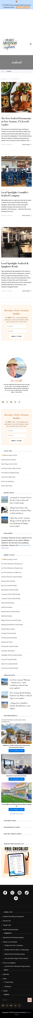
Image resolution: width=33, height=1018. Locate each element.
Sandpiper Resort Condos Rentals (11, 655)
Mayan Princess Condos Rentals (11, 620)
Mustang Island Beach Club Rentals (12, 624)
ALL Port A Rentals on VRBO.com (11, 572)
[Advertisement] (16, 21)
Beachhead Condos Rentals (9, 590)
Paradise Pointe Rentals (8, 633)
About (5, 978)
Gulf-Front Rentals (6, 607)
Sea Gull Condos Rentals (9, 659)
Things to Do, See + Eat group (14, 945)
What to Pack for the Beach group (15, 954)
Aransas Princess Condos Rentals (11, 577)
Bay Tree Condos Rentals (9, 585)
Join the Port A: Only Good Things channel (17, 966)
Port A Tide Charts (6, 486)
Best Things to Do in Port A (9, 464)
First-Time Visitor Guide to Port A (11, 468)
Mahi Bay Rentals (6, 616)
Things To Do (7, 925)
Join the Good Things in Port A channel (16, 958)
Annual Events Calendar (8, 459)
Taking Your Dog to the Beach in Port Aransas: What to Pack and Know (20, 510)
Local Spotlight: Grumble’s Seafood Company (14, 194)
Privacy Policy (9, 982)
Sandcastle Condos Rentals (9, 646)
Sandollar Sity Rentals (8, 651)
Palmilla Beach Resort (8, 629)
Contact (5, 991)
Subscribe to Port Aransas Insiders (13, 937)
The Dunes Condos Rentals (9, 668)
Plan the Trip (7, 921)
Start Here (6, 974)
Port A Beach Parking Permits (10, 472)
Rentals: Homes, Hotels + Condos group (17, 949)
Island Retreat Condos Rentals (10, 611)
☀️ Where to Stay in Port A (9, 455)
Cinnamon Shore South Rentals (10, 598)
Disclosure (8, 986)
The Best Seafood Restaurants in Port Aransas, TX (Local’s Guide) (16, 121)
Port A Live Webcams (7, 481)
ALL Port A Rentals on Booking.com (12, 563)
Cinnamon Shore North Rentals (10, 594)
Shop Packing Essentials (10, 929)
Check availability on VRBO (16, 750)
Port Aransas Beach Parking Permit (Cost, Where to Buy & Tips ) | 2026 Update (21, 695)
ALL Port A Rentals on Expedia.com (12, 568)
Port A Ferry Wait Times (8, 477)
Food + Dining (5, 115)
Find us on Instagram (9, 963)
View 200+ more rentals (16, 813)
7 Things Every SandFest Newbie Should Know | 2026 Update (20, 706)
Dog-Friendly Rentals (7, 603)
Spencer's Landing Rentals (9, 664)
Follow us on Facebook (10, 942)
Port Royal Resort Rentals (9, 637)
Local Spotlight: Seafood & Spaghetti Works (15, 265)
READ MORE (26, 144)
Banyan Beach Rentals (8, 581)
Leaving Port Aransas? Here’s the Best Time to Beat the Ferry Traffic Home (21, 500)
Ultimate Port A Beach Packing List (13, 916)
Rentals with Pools (7, 642)
